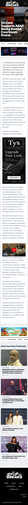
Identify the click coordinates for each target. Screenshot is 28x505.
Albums (6, 483)
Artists (20, 43)
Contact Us (23, 494)
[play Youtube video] (14, 249)
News (20, 486)
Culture (22, 483)
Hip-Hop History (11, 43)
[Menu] (25, 3)
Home (24, 496)
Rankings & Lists (14, 489)
